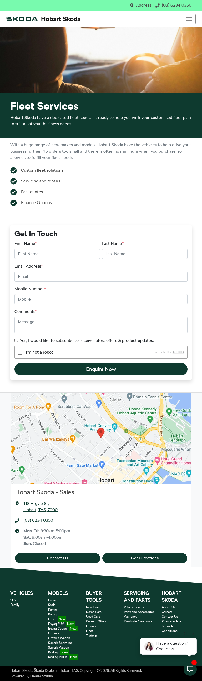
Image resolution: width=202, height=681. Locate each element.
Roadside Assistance (138, 621)
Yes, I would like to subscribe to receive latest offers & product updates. (87, 340)
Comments (25, 311)
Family (14, 605)
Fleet (89, 631)
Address (143, 5)
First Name (25, 243)
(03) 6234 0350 (176, 5)
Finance (91, 626)
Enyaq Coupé (57, 628)
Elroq (51, 619)
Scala (51, 605)
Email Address (28, 266)
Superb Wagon (58, 647)
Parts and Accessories (139, 612)
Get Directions (145, 558)
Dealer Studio (41, 676)
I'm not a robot (39, 352)
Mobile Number (30, 288)
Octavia (53, 633)
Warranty (130, 617)
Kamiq (52, 609)
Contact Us (57, 558)
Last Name (113, 243)
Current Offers (96, 621)
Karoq (52, 614)
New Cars (92, 607)
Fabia (52, 600)
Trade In (91, 635)
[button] (189, 19)
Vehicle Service (134, 607)
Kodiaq (53, 652)
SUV (13, 600)
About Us (168, 607)
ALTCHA (178, 352)
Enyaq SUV (56, 624)
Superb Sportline (60, 643)
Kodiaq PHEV (57, 657)
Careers (167, 612)
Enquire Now (101, 369)
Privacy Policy (171, 621)
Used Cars (93, 617)
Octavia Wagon (59, 638)
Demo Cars (93, 612)
